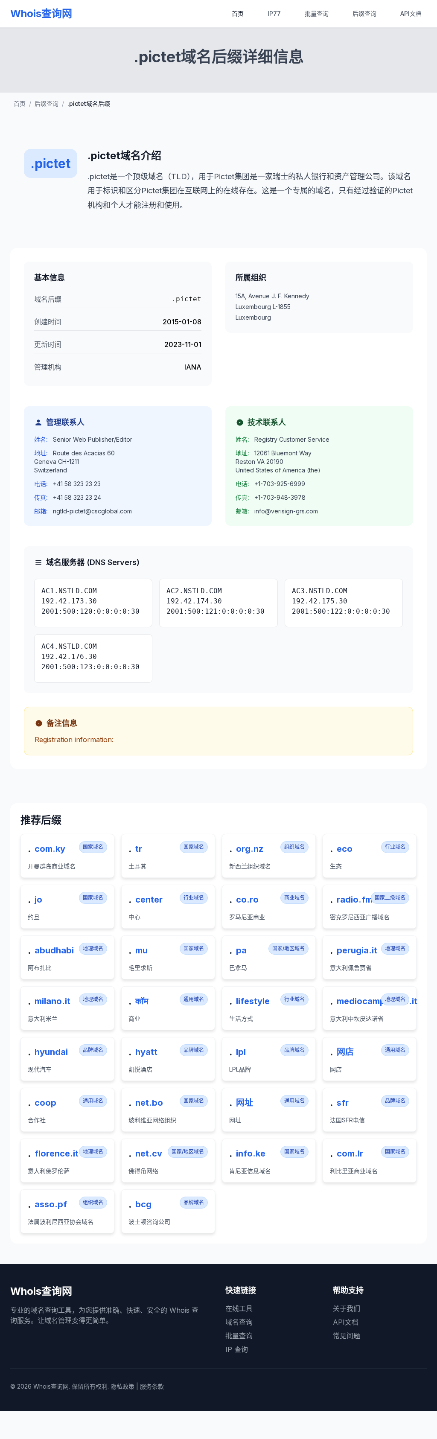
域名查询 (239, 1322)
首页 (238, 13)
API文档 (411, 13)
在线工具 (239, 1308)
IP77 (274, 13)
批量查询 (317, 13)
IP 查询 (236, 1349)
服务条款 (152, 1386)
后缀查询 (364, 13)
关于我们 (346, 1308)
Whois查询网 (41, 13)
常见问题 (346, 1335)
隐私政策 (122, 1386)
